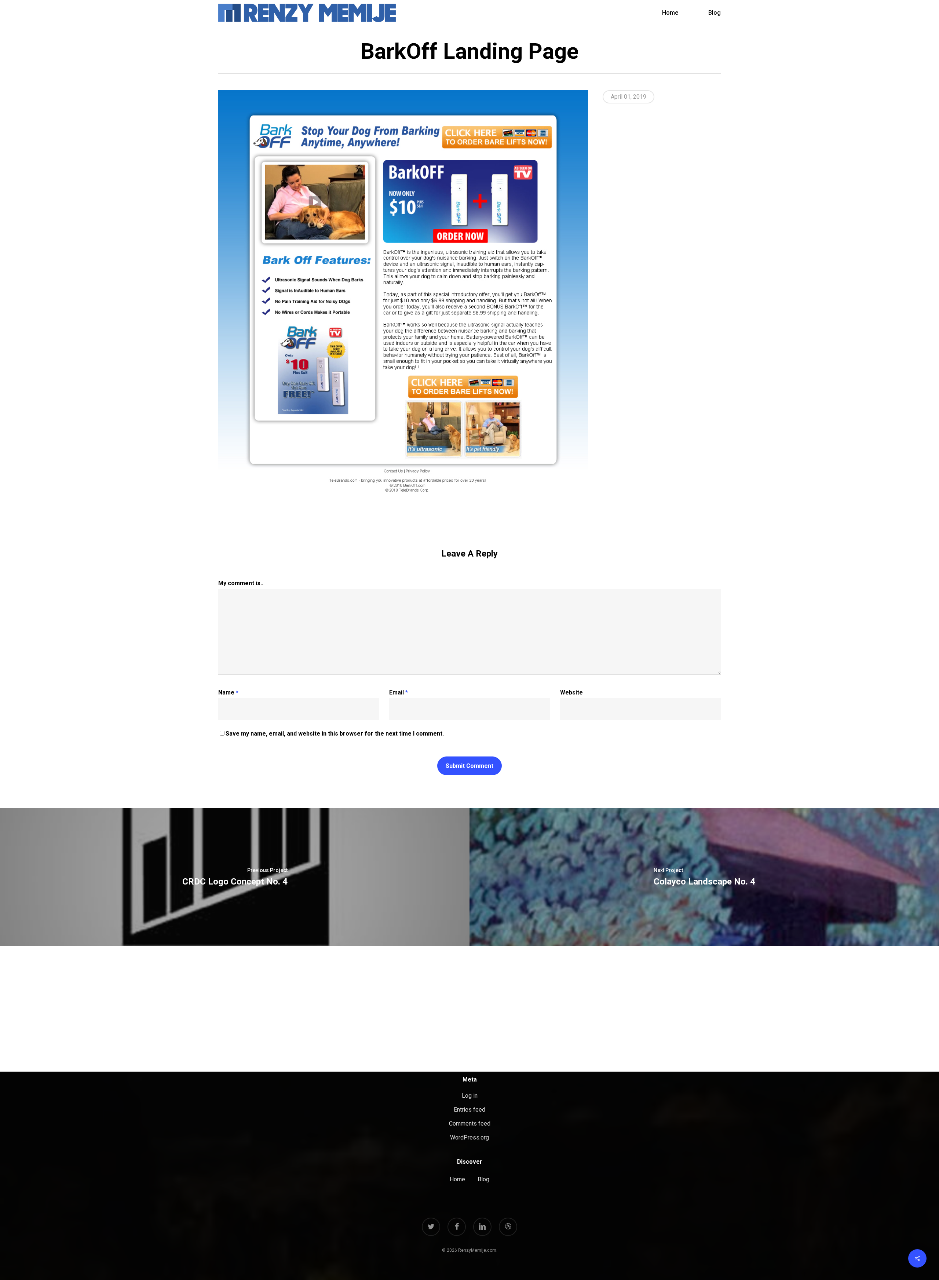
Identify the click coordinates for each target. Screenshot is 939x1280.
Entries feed (469, 1109)
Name (228, 692)
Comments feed (469, 1123)
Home (457, 1179)
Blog (483, 1179)
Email (398, 692)
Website (571, 692)
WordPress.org (469, 1137)
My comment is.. (240, 583)
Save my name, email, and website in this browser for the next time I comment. (335, 733)
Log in (470, 1095)
